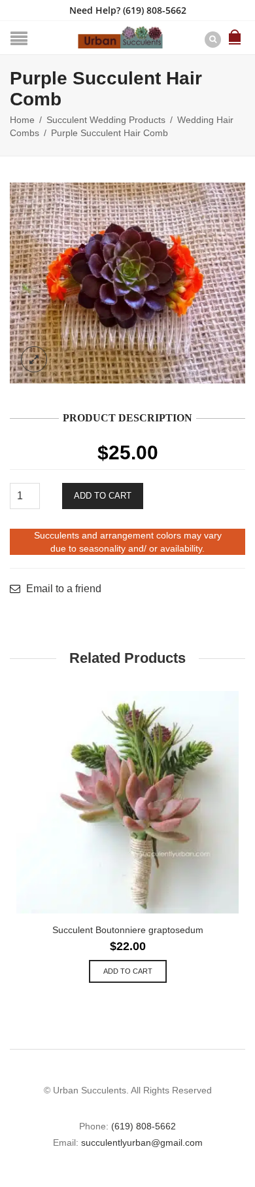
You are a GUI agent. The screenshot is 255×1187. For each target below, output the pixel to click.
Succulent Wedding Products (105, 120)
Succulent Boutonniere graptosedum (127, 930)
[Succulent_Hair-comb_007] (127, 283)
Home (22, 120)
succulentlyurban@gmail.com (142, 1142)
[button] (128, 971)
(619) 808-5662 (154, 10)
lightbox (34, 359)
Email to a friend (63, 589)
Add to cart (102, 496)
